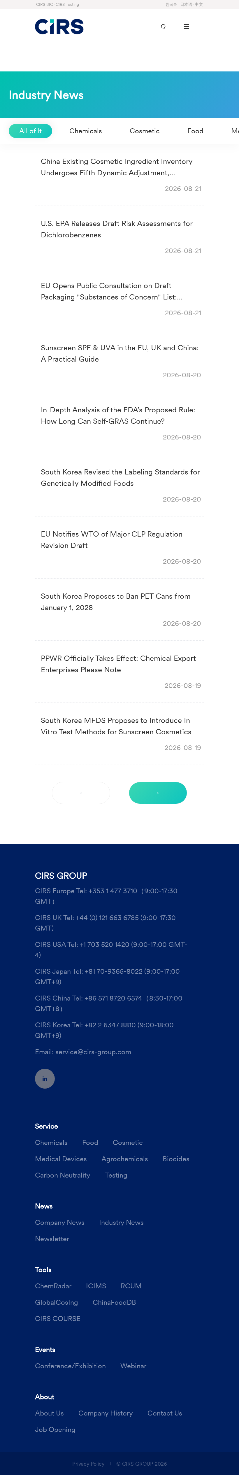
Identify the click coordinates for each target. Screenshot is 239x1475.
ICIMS (96, 1285)
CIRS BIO (44, 4)
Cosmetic (145, 130)
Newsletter (52, 1238)
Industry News (121, 1222)
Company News (60, 1222)
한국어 (172, 4)
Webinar (133, 1365)
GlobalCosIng (56, 1302)
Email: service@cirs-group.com (83, 1051)
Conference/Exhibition (70, 1365)
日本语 (186, 4)
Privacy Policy (88, 1463)
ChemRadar (53, 1285)
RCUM (131, 1285)
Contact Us (164, 1413)
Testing (116, 1175)
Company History (105, 1413)
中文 (199, 4)
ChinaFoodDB (114, 1302)
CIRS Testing (67, 4)
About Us (49, 1413)
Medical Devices (61, 1158)
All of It (30, 130)
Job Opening (55, 1429)
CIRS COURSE (57, 1318)
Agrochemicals (124, 1158)
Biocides (176, 1158)
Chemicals (85, 130)
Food (195, 130)
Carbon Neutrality (62, 1175)
